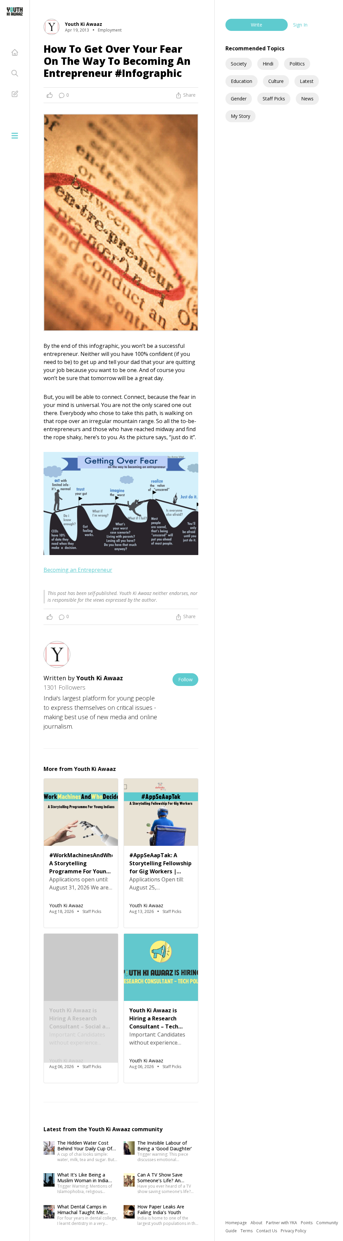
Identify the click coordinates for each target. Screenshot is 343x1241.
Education (241, 81)
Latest (307, 81)
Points (307, 1223)
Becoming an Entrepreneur (78, 569)
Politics (297, 63)
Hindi (268, 63)
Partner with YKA (282, 1223)
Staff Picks (274, 98)
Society (239, 63)
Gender (239, 98)
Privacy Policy (293, 1231)
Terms (247, 1231)
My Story (240, 116)
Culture (276, 81)
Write (256, 24)
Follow (185, 679)
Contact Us (267, 1231)
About (257, 1223)
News (307, 98)
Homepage (236, 1223)
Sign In (300, 24)
